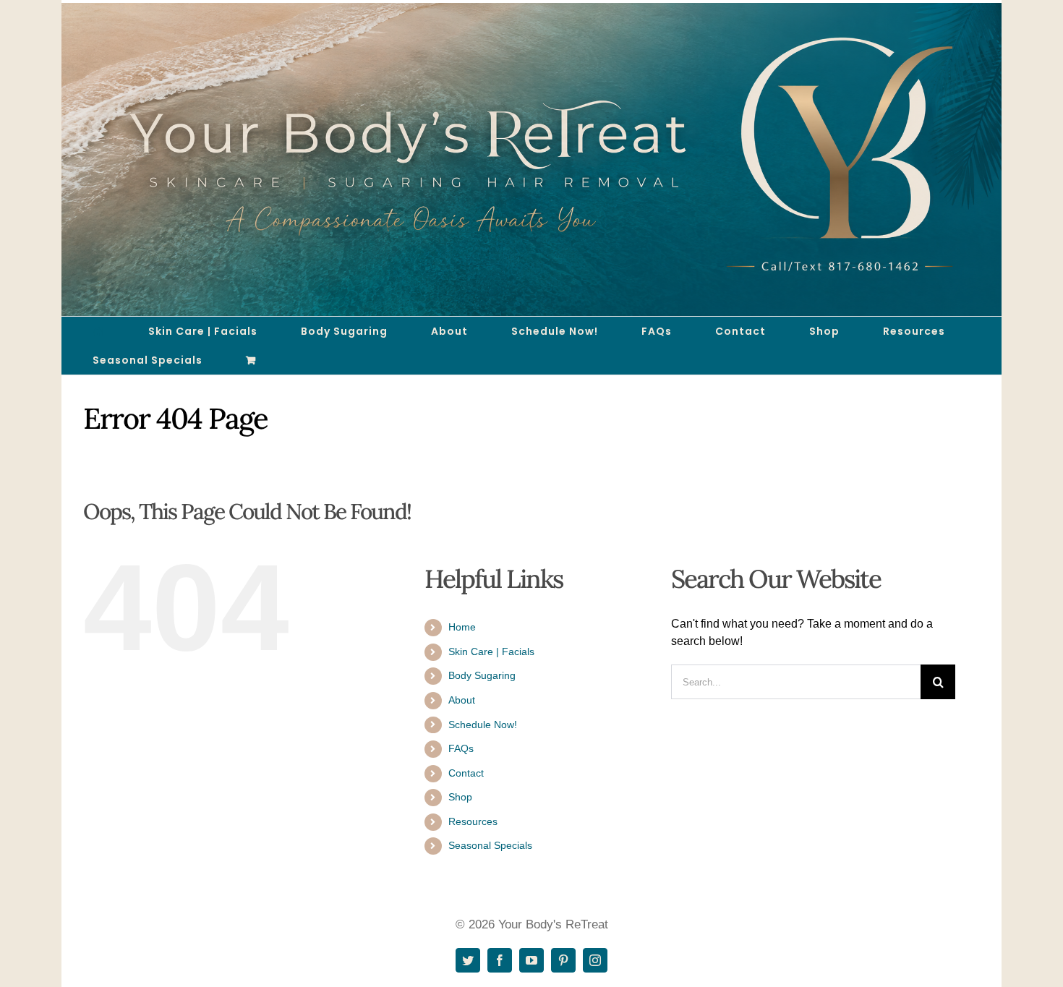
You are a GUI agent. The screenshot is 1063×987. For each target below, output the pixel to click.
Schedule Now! (482, 724)
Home (462, 627)
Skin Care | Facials (491, 651)
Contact (466, 773)
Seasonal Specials (490, 845)
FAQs (461, 748)
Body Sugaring (482, 675)
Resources (473, 821)
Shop (460, 797)
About (461, 700)
